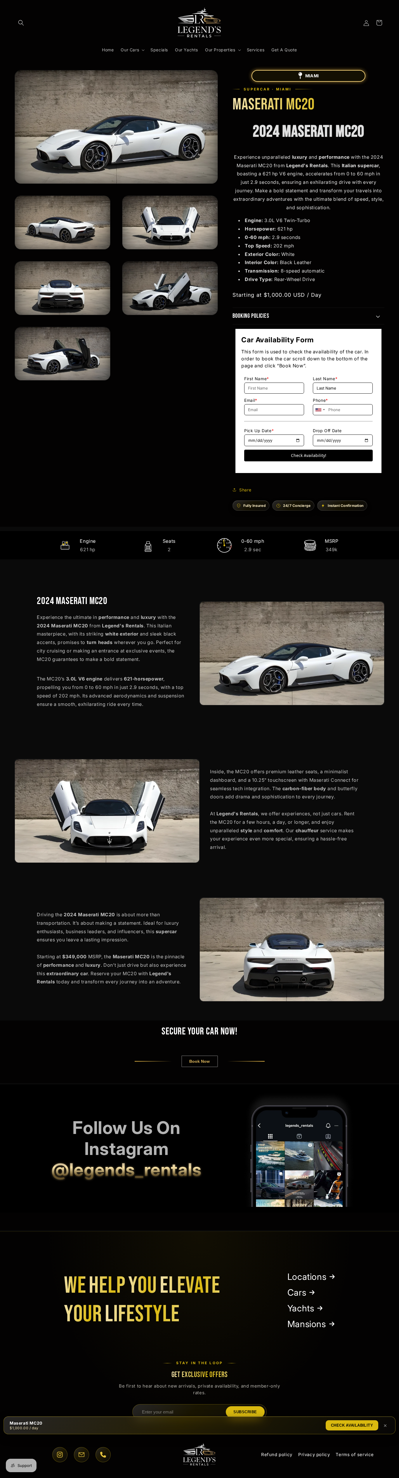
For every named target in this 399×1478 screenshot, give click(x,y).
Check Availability (352, 1425)
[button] (21, 22)
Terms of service (355, 1454)
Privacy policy (314, 1454)
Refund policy (276, 1454)
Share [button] (245, 489)
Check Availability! (308, 455)
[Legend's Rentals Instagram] (299, 1148)
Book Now (199, 1061)
